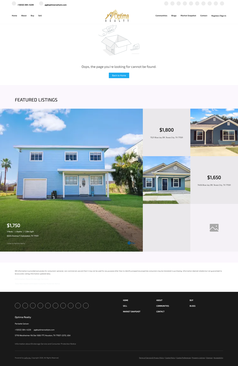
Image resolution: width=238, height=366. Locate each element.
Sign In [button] (223, 15)
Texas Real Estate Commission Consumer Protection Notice (37, 284)
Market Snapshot (188, 15)
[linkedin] (172, 3)
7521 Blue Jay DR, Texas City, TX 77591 (166, 137)
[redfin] (222, 3)
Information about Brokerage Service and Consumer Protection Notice (45, 344)
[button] (139, 300)
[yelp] (191, 3)
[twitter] (179, 3)
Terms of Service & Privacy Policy (151, 358)
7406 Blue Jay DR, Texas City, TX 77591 (214, 185)
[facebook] (166, 3)
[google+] (216, 3)
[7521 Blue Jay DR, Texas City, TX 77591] (214, 155)
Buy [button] (32, 15)
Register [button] (215, 15)
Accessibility (218, 358)
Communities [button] (161, 15)
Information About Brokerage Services (31, 279)
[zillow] (185, 3)
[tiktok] (210, 3)
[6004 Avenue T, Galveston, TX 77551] (71, 251)
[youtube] (203, 3)
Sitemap (209, 358)
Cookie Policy (170, 358)
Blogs (173, 15)
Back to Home (119, 75)
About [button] (24, 15)
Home (14, 15)
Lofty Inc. (27, 358)
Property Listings (198, 358)
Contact (203, 15)
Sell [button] (40, 15)
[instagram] (197, 3)
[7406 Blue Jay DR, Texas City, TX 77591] (166, 203)
